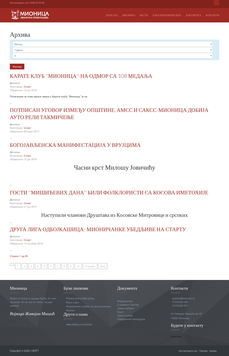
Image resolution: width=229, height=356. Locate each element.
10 (78, 266)
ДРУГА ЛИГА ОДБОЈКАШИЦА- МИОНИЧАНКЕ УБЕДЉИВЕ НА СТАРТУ (98, 229)
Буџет (120, 311)
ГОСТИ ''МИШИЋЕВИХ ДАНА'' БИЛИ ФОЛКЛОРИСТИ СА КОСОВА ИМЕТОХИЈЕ (109, 192)
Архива (70, 310)
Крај (102, 266)
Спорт (27, 86)
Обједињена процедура (131, 319)
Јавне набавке (125, 308)
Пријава (203, 350)
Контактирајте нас (19, 2)
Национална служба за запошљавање (88, 306)
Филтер (17, 66)
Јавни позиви (125, 315)
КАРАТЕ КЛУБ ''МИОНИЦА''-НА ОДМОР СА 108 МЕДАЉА (81, 75)
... (11, 137)
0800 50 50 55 (37, 2)
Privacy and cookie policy (80, 298)
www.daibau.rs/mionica (79, 324)
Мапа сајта (72, 302)
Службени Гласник (128, 304)
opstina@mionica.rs (183, 298)
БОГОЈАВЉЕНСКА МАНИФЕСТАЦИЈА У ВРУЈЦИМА (75, 145)
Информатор (125, 301)
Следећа (90, 266)
